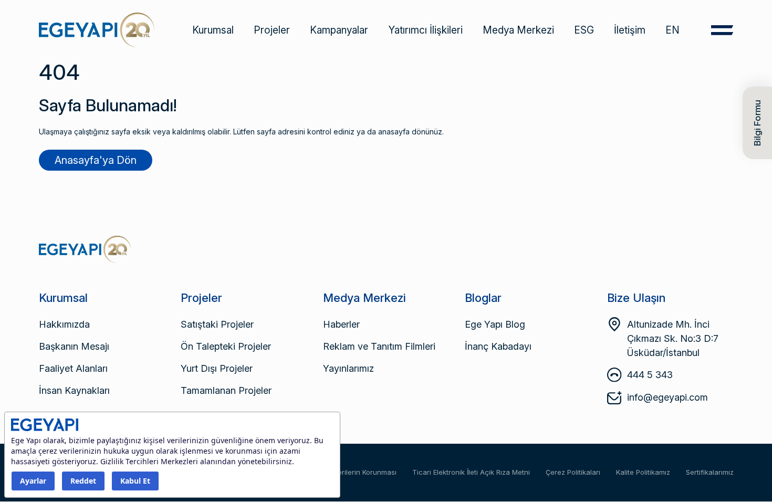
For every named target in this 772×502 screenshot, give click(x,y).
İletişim (629, 30)
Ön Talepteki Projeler (226, 346)
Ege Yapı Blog (495, 324)
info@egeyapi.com (667, 397)
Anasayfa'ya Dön (96, 160)
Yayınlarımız (348, 368)
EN (672, 30)
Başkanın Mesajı (74, 346)
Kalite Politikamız (643, 472)
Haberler (341, 324)
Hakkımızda (64, 324)
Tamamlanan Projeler (226, 390)
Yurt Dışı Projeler (217, 368)
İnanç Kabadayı (498, 346)
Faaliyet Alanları (73, 368)
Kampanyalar (339, 30)
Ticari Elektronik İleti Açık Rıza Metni (471, 472)
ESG (584, 30)
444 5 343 (650, 374)
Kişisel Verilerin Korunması (354, 472)
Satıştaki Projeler (217, 324)
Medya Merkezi (518, 30)
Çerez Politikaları (573, 472)
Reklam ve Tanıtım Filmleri (379, 346)
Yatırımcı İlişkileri (425, 30)
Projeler (272, 30)
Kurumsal (213, 30)
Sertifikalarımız (710, 472)
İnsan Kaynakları (74, 390)
